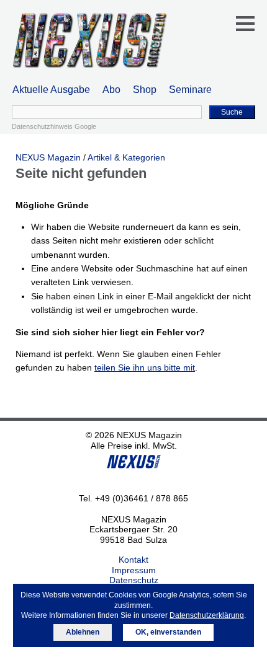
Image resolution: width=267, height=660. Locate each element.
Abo (111, 89)
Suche (232, 112)
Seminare (190, 89)
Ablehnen (82, 632)
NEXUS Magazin (48, 157)
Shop (144, 89)
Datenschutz (133, 580)
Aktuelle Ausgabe (51, 89)
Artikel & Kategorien (126, 157)
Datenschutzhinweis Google (54, 126)
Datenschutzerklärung (207, 615)
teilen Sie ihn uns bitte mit (144, 367)
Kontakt (133, 560)
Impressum (134, 570)
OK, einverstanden (168, 632)
